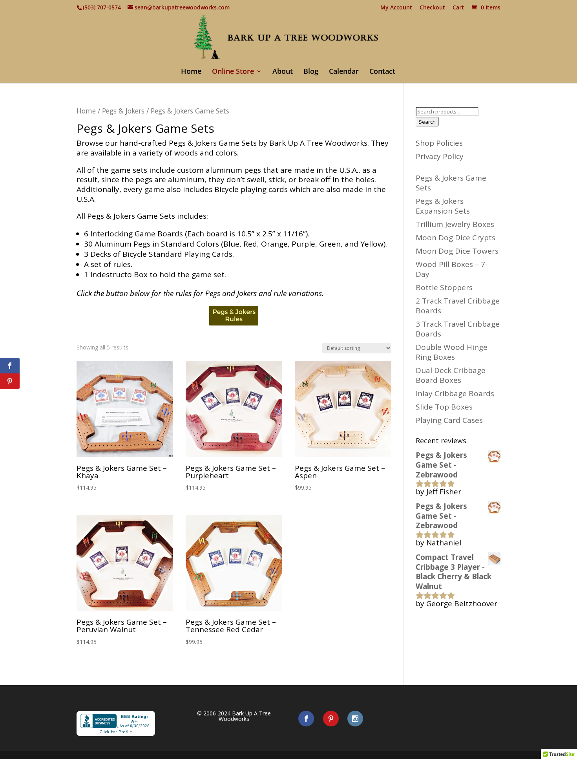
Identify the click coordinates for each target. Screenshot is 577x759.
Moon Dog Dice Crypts (455, 237)
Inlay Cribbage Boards (455, 393)
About (282, 72)
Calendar (344, 72)
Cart (458, 8)
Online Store (233, 72)
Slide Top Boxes (444, 407)
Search (427, 121)
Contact (382, 72)
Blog (310, 72)
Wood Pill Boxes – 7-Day (452, 269)
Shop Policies (439, 143)
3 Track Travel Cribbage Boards (458, 329)
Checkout (432, 8)
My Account (396, 8)
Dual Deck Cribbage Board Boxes (451, 375)
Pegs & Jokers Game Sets (451, 183)
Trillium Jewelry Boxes (455, 224)
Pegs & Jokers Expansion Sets (443, 206)
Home (191, 72)
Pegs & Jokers (123, 110)
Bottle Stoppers (444, 287)
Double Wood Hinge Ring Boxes (452, 352)
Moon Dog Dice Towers (457, 251)
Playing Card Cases (449, 420)
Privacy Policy (440, 156)
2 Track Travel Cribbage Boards (458, 306)
